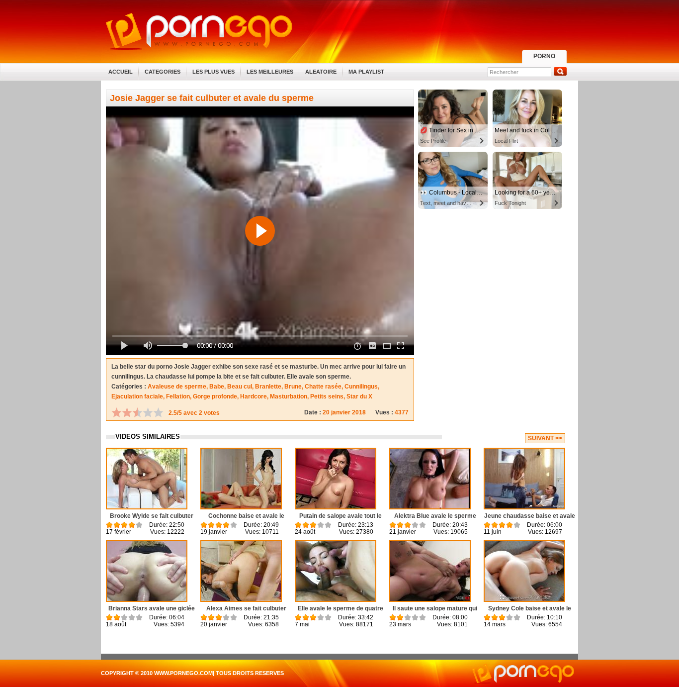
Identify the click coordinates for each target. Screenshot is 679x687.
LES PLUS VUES (213, 72)
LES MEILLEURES (270, 72)
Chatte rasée (323, 386)
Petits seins (326, 396)
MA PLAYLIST (366, 72)
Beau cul (239, 386)
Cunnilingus (361, 386)
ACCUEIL (120, 72)
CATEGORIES (162, 72)
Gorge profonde (215, 396)
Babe (216, 386)
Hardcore (253, 396)
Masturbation (288, 396)
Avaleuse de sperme (177, 386)
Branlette (268, 386)
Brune (293, 386)
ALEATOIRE (321, 72)
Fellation (178, 396)
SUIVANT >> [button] (545, 438)
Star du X (359, 396)
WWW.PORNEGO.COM (183, 673)
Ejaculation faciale (137, 396)
